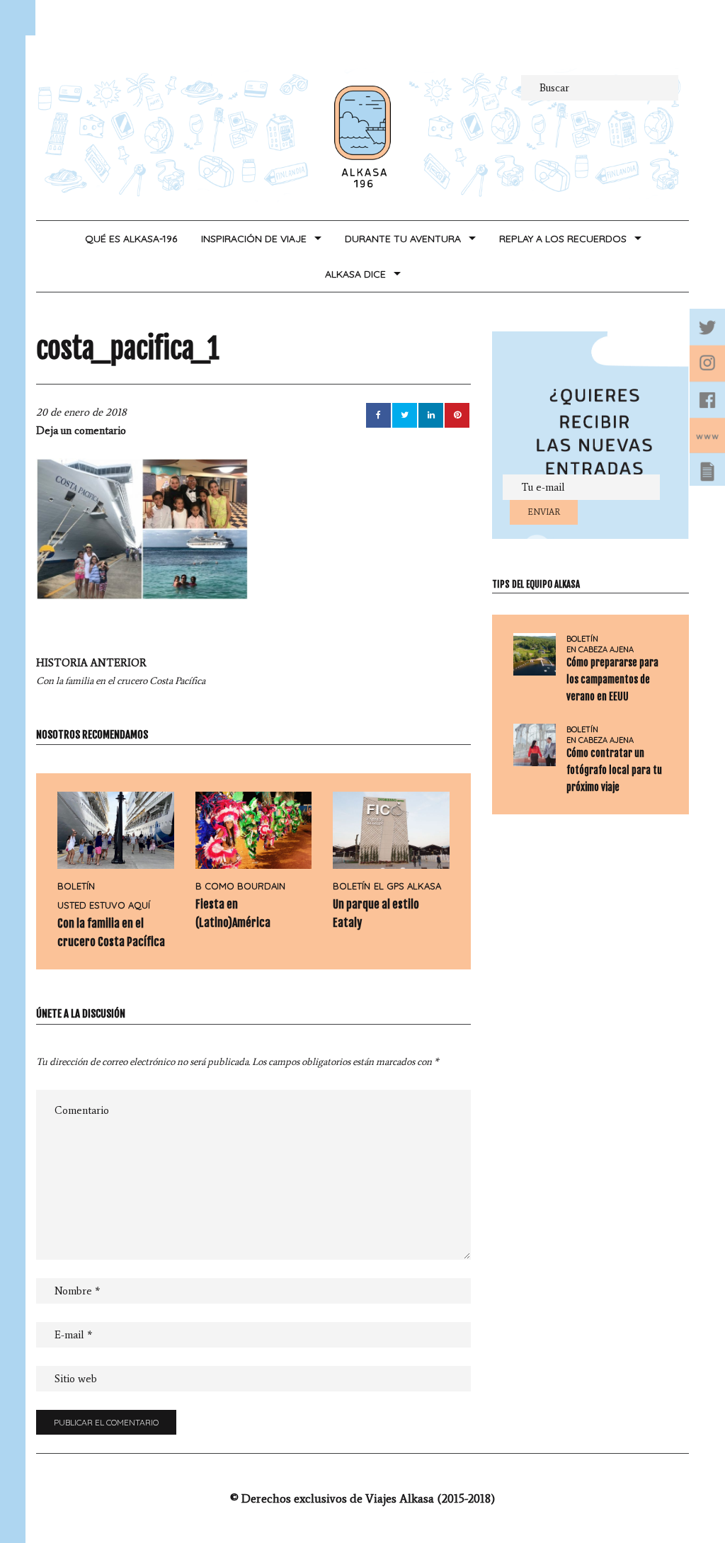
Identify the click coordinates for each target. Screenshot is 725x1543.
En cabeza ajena (600, 649)
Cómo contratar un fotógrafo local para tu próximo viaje (614, 770)
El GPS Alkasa (407, 886)
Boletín (76, 886)
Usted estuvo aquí (103, 905)
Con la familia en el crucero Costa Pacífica (120, 671)
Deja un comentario (81, 430)
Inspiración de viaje (254, 238)
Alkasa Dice (355, 274)
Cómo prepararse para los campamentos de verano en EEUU (612, 679)
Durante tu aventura (403, 238)
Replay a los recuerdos (563, 238)
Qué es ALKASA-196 (131, 238)
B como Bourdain (240, 886)
